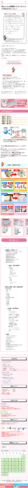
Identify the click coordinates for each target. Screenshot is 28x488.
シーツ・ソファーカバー (14, 327)
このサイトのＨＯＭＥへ (11, 335)
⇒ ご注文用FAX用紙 (6, 375)
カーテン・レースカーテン (14, 329)
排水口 (8, 305)
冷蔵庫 (8, 299)
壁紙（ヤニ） (9, 290)
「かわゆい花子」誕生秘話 (11, 253)
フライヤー (12, 274)
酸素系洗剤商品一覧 (10, 260)
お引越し (8, 296)
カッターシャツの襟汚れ (14, 315)
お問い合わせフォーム (10, 349)
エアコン (8, 300)
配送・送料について (10, 341)
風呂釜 (8, 303)
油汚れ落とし (3, 178)
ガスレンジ (12, 270)
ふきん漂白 (11, 321)
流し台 (8, 293)
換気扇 (11, 268)
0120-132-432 (8, 366)
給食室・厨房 (13, 273)
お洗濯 (2, 202)
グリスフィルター (13, 276)
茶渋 (10, 277)
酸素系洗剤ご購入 (10, 262)
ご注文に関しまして (10, 337)
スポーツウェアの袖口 (13, 320)
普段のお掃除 (17, 190)
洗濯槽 (8, 302)
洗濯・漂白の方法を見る (14, 62)
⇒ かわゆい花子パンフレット (7, 383)
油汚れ (10, 267)
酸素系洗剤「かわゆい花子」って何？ (14, 251)
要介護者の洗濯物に (13, 324)
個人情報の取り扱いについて (12, 346)
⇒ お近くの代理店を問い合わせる (8, 378)
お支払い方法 (9, 340)
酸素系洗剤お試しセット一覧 (12, 259)
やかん (11, 271)
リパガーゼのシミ (12, 312)
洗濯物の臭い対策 (12, 323)
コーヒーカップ (13, 282)
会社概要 (8, 343)
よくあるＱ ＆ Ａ (9, 347)
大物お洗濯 (17, 214)
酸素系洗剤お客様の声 (10, 257)
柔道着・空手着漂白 (13, 317)
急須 (11, 279)
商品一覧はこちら (14, 240)
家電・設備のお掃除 (5, 214)
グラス (11, 283)
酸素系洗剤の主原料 (10, 254)
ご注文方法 (8, 338)
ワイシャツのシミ (12, 311)
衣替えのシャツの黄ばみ (14, 314)
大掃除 (8, 294)
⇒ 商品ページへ (5, 362)
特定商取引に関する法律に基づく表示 (14, 344)
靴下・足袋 (11, 318)
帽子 (10, 330)
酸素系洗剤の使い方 (10, 256)
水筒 (11, 280)
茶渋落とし (3, 190)
